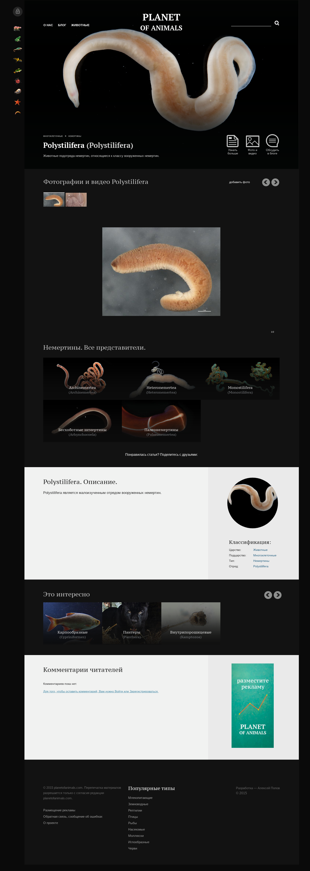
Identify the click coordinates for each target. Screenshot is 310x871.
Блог (98, 29)
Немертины (111, 121)
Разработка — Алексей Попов (217, 788)
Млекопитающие (58, 28)
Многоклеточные (89, 121)
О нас (84, 29)
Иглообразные (58, 102)
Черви (58, 113)
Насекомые (58, 81)
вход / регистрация (58, 11)
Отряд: (207, 566)
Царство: (208, 549)
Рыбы (58, 70)
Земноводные (58, 39)
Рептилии (58, 49)
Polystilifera (234, 566)
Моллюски (58, 91)
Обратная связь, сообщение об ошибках (102, 825)
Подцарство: (211, 555)
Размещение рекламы (96, 815)
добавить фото (276, 182)
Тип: (205, 560)
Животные (117, 29)
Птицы (58, 60)
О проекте (87, 834)
